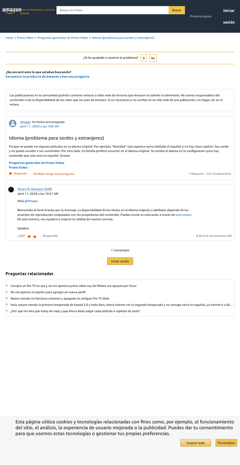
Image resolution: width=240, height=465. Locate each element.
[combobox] (120, 10)
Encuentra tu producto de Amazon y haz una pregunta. (48, 76)
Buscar (176, 10)
